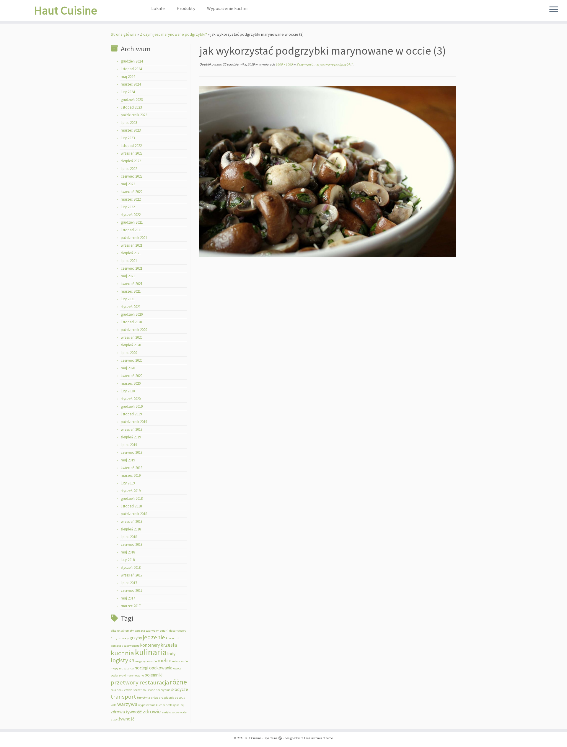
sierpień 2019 (131, 437)
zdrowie (152, 711)
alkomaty (127, 631)
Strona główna (123, 34)
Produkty (186, 8)
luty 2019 (128, 483)
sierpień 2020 (131, 345)
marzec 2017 (131, 605)
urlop (154, 698)
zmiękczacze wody (174, 712)
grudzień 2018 (132, 498)
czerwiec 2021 (131, 268)
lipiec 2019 (129, 444)
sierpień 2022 (131, 160)
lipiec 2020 (129, 352)
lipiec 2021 (129, 260)
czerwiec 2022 (131, 176)
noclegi (141, 668)
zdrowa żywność (126, 712)
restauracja (154, 682)
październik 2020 (134, 329)
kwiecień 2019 (131, 467)
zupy (114, 719)
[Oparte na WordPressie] (280, 737)
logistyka (122, 660)
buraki (163, 631)
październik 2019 (134, 421)
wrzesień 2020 (131, 337)
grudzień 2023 (132, 99)
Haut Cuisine (65, 10)
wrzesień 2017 (131, 575)
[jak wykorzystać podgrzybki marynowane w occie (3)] (327, 170)
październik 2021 (134, 237)
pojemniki (153, 675)
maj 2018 (128, 552)
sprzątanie (163, 690)
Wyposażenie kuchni (227, 8)
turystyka (143, 698)
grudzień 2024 (132, 61)
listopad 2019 (131, 414)
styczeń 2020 (131, 398)
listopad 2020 (131, 322)
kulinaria (151, 652)
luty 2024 (128, 91)
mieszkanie (180, 661)
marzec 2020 (131, 383)
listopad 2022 (131, 145)
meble (164, 660)
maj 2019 (128, 460)
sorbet (137, 690)
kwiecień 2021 (131, 283)
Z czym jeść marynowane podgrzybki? (173, 34)
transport (123, 696)
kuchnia (122, 653)
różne (178, 682)
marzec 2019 (131, 475)
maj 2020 (128, 368)
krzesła (169, 644)
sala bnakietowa (121, 690)
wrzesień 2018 (131, 521)
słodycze (179, 689)
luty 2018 (128, 559)
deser (173, 631)
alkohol (115, 631)
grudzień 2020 (132, 314)
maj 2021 (128, 276)
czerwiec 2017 (131, 590)
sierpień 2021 (131, 252)
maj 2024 (128, 76)
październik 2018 (134, 513)
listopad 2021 (131, 229)
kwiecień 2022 (131, 191)
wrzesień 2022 (131, 153)
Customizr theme (321, 738)
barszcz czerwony (147, 631)
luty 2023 (128, 137)
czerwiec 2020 (131, 360)
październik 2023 (134, 114)
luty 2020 (128, 391)
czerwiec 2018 (131, 544)
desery (181, 631)
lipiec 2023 (129, 122)
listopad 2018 (131, 506)
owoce (177, 668)
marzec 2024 (131, 84)
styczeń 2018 (131, 567)
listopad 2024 (131, 68)
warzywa (127, 704)
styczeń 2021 (131, 306)
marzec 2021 (131, 291)
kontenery (150, 645)
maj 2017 (128, 598)
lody (171, 653)
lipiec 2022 (129, 168)
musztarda (126, 668)
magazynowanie (146, 661)
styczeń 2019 (131, 490)
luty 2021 (128, 299)
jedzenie (154, 637)
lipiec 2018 (129, 536)
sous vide (149, 690)
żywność (126, 719)
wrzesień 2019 (131, 429)
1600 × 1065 (284, 64)
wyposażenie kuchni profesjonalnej (161, 705)
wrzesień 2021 (131, 245)
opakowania (160, 668)
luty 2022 (128, 206)
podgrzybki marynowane (127, 675)
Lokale (158, 8)
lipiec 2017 (129, 582)
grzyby (136, 637)
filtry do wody (120, 638)
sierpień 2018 (131, 529)
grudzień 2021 (132, 222)
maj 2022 (128, 183)
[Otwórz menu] (553, 9)
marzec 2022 (131, 199)
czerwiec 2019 (131, 452)
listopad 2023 (131, 107)
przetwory (125, 682)
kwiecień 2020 (131, 375)
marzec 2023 (131, 130)
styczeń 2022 (131, 214)
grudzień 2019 (132, 406)
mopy (114, 668)
